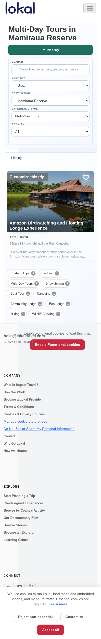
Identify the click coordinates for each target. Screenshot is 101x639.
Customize (74, 617)
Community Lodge (26, 304)
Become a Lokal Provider (23, 399)
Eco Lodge (59, 304)
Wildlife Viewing (45, 314)
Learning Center (16, 540)
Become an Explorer (19, 532)
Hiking (17, 314)
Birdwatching (57, 283)
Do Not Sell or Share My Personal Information (39, 429)
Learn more (58, 604)
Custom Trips (22, 273)
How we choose (15, 451)
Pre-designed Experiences (23, 503)
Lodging (50, 273)
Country (18, 78)
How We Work (14, 392)
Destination (21, 93)
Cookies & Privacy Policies (24, 414)
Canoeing (46, 293)
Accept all (50, 630)
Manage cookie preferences (25, 421)
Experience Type (25, 108)
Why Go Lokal (14, 443)
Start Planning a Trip (19, 496)
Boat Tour (20, 293)
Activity (18, 124)
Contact (9, 436)
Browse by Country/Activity (24, 510)
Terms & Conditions (19, 407)
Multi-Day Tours (24, 283)
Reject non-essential (35, 617)
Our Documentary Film (21, 518)
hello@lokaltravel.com (24, 336)
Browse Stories (15, 525)
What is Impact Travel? (21, 385)
